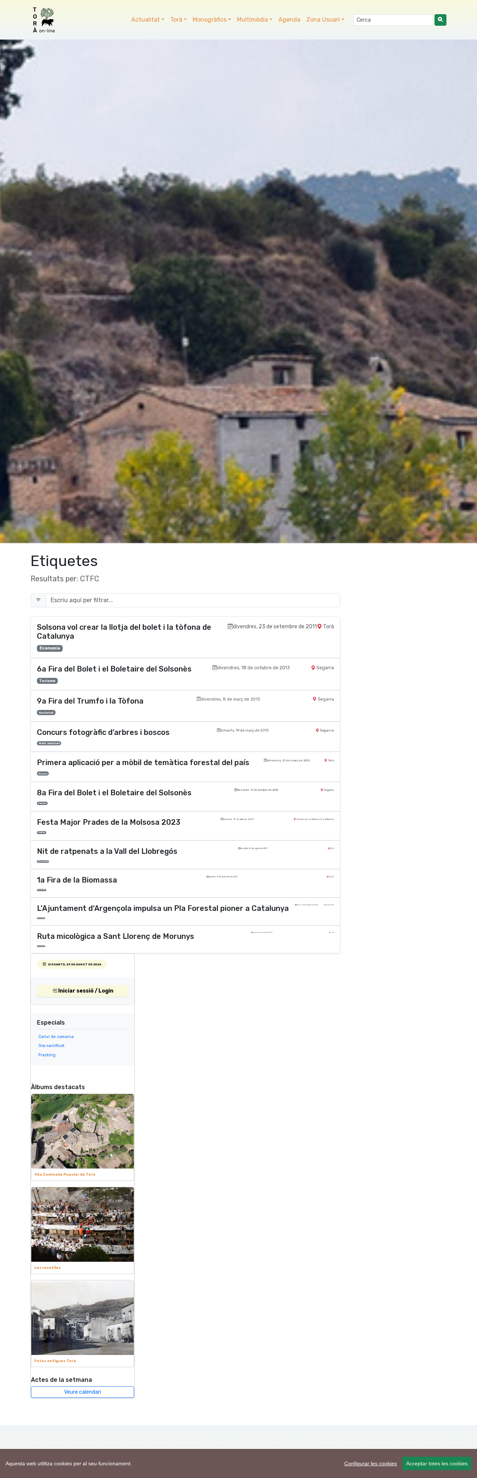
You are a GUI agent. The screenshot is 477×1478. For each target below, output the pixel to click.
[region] (238, 1463)
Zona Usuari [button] (323, 19)
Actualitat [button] (145, 19)
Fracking (47, 1055)
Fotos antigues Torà (55, 1361)
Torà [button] (176, 19)
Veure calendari (82, 1392)
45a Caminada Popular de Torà (64, 1174)
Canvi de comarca (56, 1036)
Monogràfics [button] (210, 19)
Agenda (289, 19)
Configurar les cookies (370, 1463)
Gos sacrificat (51, 1045)
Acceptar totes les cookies (437, 1463)
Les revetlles (47, 1267)
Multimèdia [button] (252, 19)
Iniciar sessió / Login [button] (85, 991)
